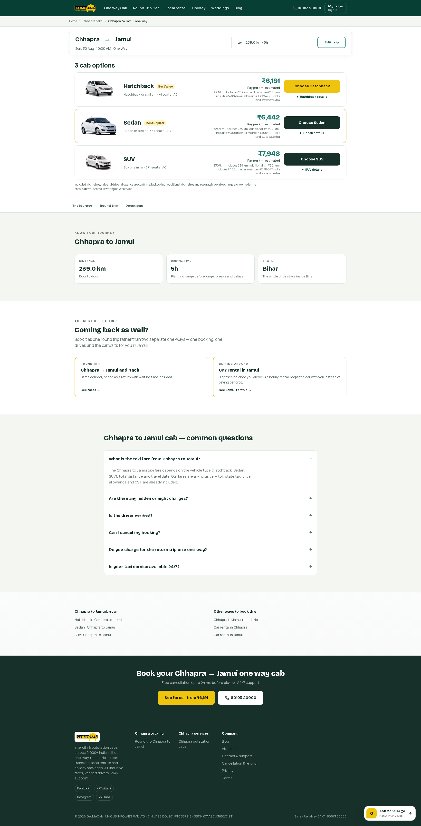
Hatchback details (313, 97)
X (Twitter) (104, 788)
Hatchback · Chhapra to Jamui (98, 619)
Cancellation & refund (239, 763)
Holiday (198, 8)
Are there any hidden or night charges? (148, 498)
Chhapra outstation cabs (194, 744)
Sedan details (313, 133)
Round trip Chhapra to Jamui (153, 744)
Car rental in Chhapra (230, 627)
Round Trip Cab (146, 8)
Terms (227, 778)
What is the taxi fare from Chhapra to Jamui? (154, 459)
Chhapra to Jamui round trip (236, 619)
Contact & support (237, 756)
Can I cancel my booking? (134, 532)
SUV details (313, 169)
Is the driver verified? (130, 515)
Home (73, 21)
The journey (82, 206)
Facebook (83, 788)
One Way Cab (115, 8)
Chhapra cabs (92, 21)
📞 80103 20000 (306, 8)
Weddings (220, 8)
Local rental (175, 8)
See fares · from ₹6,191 (186, 697)
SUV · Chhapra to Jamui (93, 634)
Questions (134, 206)
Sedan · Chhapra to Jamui (95, 627)
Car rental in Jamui (228, 634)
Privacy (227, 770)
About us (229, 748)
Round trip (109, 206)
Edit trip (332, 42)
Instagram (84, 797)
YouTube (104, 797)
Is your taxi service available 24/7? (144, 566)
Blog (238, 8)
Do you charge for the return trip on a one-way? (158, 549)
